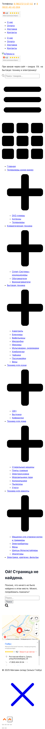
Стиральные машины (23, 467)
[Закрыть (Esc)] (11, 724)
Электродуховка (20, 474)
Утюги (15, 487)
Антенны (16, 219)
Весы (14, 362)
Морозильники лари (22, 477)
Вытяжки (17, 414)
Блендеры (17, 334)
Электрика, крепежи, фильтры (23, 557)
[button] (22, 120)
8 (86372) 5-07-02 (23, 4)
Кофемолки (18, 418)
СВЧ (14, 411)
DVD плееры (18, 215)
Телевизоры (18, 222)
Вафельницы (18, 338)
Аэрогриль (17, 331)
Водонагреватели (21, 282)
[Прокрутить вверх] (4, 720)
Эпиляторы (18, 554)
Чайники (16, 355)
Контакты (12, 32)
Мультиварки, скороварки (25, 348)
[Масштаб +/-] (3, 724)
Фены (15, 547)
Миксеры (17, 344)
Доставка (12, 29)
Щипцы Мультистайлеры (25, 550)
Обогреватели (19, 278)
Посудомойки (19, 358)
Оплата (11, 25)
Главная (11, 166)
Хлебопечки (18, 351)
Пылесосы (17, 484)
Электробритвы (20, 543)
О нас (10, 22)
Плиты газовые (20, 470)
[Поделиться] (8, 724)
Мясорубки (18, 341)
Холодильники (19, 481)
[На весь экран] (6, 724)
